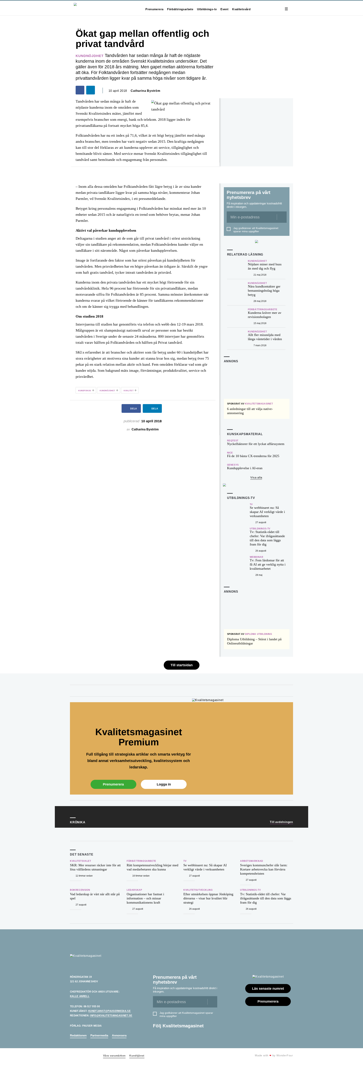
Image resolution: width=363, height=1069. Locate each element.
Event (224, 9)
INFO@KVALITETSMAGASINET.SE (111, 1015)
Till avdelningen (281, 822)
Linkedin (157, 1036)
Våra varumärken (114, 1055)
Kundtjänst (136, 1055)
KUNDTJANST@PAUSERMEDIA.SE (109, 1011)
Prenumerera (154, 9)
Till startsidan (182, 665)
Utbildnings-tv (207, 9)
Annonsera (119, 1035)
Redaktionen (78, 1035)
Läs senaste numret (268, 988)
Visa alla (256, 477)
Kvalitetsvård (241, 9)
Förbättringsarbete (180, 9)
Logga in (164, 784)
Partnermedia (99, 1035)
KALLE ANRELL (79, 996)
